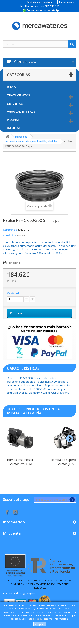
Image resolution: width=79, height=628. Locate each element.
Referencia (10, 229)
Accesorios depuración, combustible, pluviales (31, 141)
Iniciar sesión (66, 1)
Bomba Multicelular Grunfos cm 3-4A (20, 462)
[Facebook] (7, 511)
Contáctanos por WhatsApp (43, 10)
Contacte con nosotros (39, 1)
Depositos (15, 103)
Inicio (11, 87)
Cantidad (13, 293)
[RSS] (15, 511)
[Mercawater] (39, 22)
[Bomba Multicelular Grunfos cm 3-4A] (20, 438)
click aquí (38, 618)
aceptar (39, 624)
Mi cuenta (12, 533)
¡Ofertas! (14, 128)
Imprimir (14, 263)
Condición (9, 235)
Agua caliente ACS (21, 111)
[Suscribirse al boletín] (71, 500)
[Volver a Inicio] (7, 136)
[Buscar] (72, 44)
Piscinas (13, 120)
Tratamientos (18, 95)
